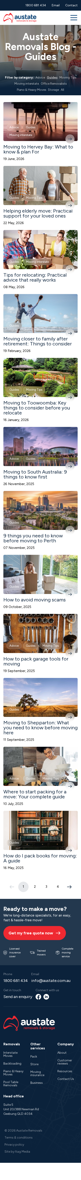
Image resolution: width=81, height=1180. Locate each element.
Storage (53, 89)
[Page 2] (69, 887)
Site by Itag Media (17, 1152)
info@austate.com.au (50, 980)
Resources (64, 1071)
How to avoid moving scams (34, 600)
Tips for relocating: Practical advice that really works (35, 277)
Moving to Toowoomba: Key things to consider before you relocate (36, 408)
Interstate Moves (10, 1054)
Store (34, 1064)
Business (36, 1083)
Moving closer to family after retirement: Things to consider (37, 341)
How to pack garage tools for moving (35, 661)
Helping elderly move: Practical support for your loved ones (37, 213)
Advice (40, 77)
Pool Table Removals (10, 1083)
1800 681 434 (35, 5)
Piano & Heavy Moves (31, 89)
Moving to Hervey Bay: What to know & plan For (38, 149)
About (62, 1053)
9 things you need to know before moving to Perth (33, 538)
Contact (71, 5)
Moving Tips (67, 77)
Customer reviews (64, 1061)
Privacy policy (14, 1144)
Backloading (12, 1063)
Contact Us (65, 1079)
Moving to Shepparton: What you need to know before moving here (40, 728)
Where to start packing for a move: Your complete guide (34, 794)
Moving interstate (26, 83)
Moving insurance (37, 1073)
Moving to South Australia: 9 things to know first (35, 474)
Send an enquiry (17, 996)
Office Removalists (54, 83)
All (62, 89)
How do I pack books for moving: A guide (40, 858)
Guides (52, 77)
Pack (33, 1056)
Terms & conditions (18, 1137)
